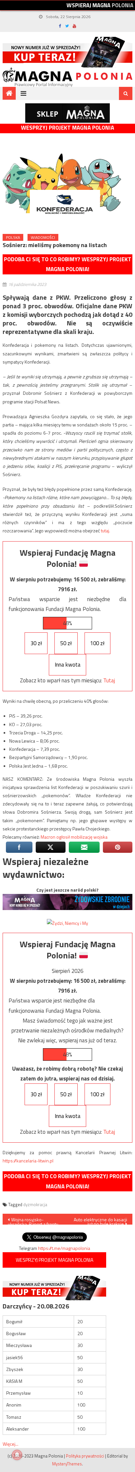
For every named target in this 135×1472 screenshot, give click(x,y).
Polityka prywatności (85, 1456)
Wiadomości (43, 237)
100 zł (97, 643)
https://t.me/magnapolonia (64, 1248)
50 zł (66, 643)
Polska (13, 237)
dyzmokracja (35, 1204)
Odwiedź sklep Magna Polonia (67, 113)
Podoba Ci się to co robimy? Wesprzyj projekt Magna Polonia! (67, 264)
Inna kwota (68, 664)
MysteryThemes (67, 1463)
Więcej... (10, 1443)
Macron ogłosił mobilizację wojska (74, 836)
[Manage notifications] (17, 1455)
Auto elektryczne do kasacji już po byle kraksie (100, 1220)
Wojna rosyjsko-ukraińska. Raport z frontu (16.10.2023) (33, 1220)
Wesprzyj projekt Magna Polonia (67, 128)
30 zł (36, 643)
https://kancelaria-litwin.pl (28, 1160)
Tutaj (109, 680)
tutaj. (105, 530)
